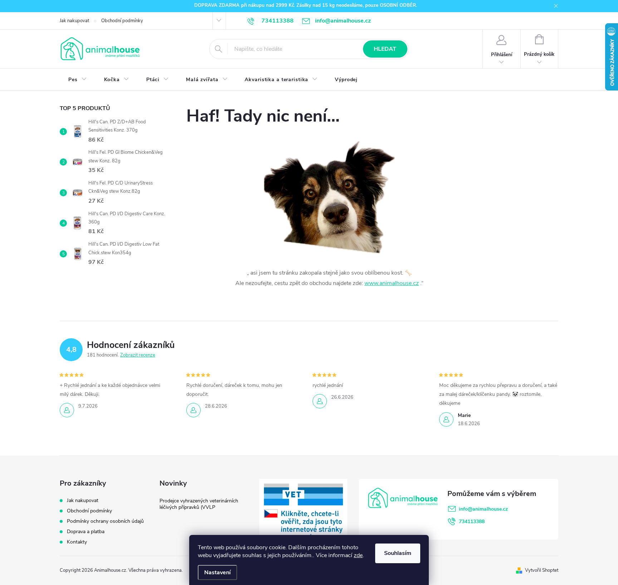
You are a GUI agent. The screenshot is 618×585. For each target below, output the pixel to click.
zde (358, 555)
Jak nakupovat (74, 21)
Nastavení (217, 572)
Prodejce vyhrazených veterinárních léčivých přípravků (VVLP (199, 504)
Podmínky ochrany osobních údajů (105, 521)
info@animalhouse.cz (483, 509)
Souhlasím (397, 553)
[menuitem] (77, 80)
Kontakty (77, 542)
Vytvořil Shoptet (541, 570)
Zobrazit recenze (137, 355)
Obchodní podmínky (122, 21)
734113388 (472, 521)
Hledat (385, 49)
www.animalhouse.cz (391, 283)
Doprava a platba (85, 531)
